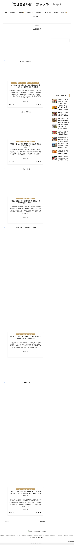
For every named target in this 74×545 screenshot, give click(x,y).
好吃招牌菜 (12, 12)
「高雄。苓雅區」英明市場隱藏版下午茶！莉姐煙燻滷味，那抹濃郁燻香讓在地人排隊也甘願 (63, 135)
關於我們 (33, 543)
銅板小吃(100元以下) (33, 82)
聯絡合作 (63, 12)
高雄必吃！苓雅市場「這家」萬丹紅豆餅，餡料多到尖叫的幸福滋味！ (63, 102)
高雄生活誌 (38, 12)
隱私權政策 (40, 543)
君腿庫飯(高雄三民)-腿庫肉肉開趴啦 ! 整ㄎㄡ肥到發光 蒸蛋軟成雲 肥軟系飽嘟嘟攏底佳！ (63, 141)
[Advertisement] (25, 47)
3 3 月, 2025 (11, 161)
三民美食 (14, 82)
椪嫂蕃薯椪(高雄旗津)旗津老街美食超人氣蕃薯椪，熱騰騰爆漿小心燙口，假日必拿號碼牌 (63, 109)
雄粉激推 (56, 12)
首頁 (5, 12)
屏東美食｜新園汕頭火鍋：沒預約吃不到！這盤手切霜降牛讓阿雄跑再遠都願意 (63, 115)
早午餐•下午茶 (22, 82)
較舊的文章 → (43, 521)
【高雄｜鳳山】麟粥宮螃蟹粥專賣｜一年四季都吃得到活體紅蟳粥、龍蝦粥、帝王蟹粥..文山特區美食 (63, 154)
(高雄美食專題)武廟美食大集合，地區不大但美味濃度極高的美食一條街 (63, 146)
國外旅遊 (35, 16)
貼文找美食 (48, 12)
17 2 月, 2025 (11, 512)
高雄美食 (29, 12)
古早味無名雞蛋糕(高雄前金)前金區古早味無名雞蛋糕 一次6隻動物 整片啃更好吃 (63, 159)
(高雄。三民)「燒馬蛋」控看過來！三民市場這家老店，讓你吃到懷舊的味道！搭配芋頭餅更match (25, 493)
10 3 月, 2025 (11, 104)
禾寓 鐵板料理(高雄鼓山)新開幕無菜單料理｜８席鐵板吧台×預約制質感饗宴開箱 (63, 121)
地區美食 (21, 12)
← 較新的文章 (7, 521)
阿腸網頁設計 (40, 537)
